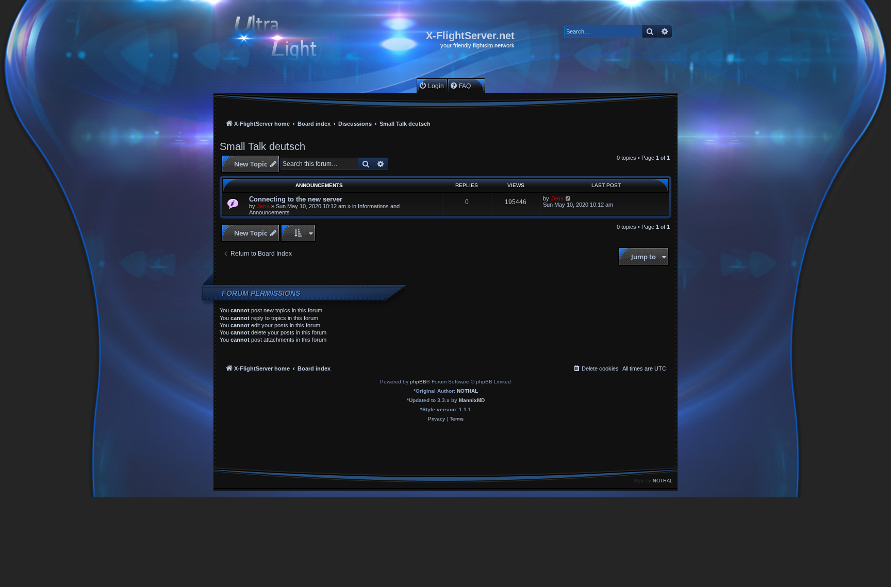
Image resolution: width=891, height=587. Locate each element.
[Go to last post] (568, 198)
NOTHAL (467, 391)
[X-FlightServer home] (284, 39)
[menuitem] (431, 86)
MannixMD (472, 400)
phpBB (418, 381)
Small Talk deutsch (262, 146)
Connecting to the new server (295, 199)
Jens (263, 206)
